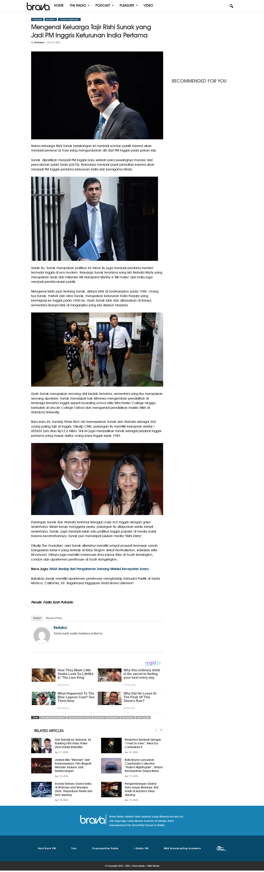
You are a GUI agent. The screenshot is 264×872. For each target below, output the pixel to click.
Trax (74, 848)
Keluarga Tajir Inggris (106, 717)
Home (59, 5)
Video (148, 5)
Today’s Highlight (69, 19)
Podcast (102, 5)
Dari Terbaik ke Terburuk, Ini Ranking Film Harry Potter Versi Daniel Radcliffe (73, 743)
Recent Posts (54, 618)
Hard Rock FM (47, 848)
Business (50, 19)
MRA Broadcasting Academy (182, 848)
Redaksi (39, 42)
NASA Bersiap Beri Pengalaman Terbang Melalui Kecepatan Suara (98, 569)
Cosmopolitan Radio (105, 848)
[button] (231, 6)
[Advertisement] (202, 44)
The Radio (78, 5)
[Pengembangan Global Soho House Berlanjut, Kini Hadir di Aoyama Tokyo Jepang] (111, 789)
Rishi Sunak (143, 717)
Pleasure (127, 5)
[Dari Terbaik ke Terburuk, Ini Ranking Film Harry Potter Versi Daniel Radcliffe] (41, 745)
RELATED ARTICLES (49, 731)
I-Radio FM (141, 848)
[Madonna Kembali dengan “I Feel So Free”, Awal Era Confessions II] (111, 745)
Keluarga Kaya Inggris (53, 717)
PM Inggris (127, 717)
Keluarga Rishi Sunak (79, 717)
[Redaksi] (42, 635)
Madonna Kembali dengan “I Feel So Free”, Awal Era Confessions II (143, 743)
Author (37, 618)
